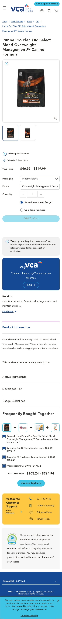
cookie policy (27, 606)
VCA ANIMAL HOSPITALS (14, 581)
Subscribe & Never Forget (38, 202)
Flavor (5, 186)
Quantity (7, 194)
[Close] (58, 600)
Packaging (7, 179)
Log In (31, 285)
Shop (4, 22)
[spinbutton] (32, 194)
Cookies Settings (29, 616)
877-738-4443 (44, 499)
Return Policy (43, 519)
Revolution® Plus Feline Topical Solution (32, 458)
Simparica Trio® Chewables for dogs (30, 449)
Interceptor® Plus (24, 466)
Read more (8, 312)
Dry (37, 22)
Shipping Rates (44, 512)
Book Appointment (47, 4)
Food (29, 22)
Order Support (44, 506)
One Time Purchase (34, 210)
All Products (17, 22)
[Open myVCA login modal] (42, 10)
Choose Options (31, 483)
